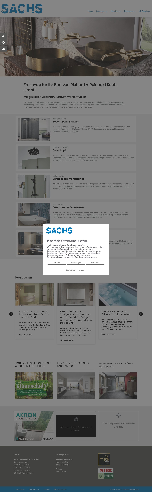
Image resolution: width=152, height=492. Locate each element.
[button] (3, 36)
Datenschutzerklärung (55, 257)
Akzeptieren (95, 262)
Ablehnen (56, 262)
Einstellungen (76, 262)
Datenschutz (70, 269)
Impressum (81, 269)
